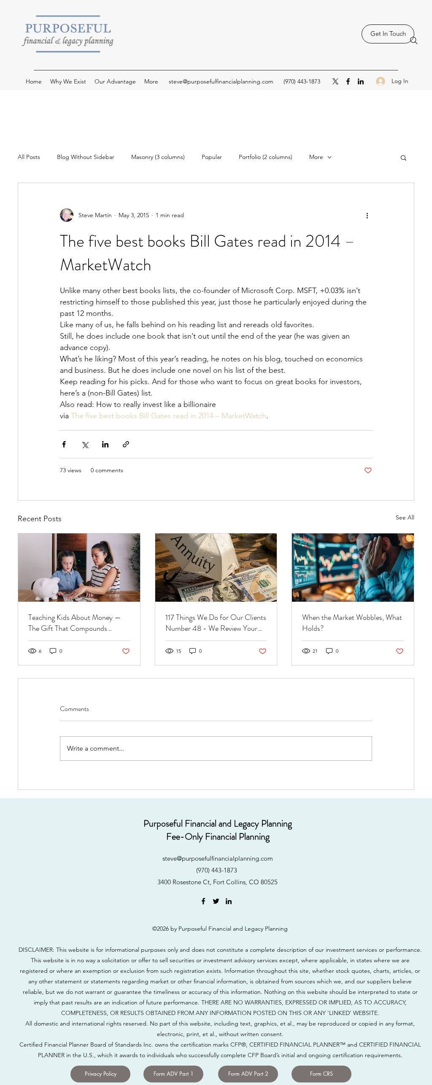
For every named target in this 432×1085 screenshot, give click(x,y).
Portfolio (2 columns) (265, 157)
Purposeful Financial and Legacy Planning (217, 823)
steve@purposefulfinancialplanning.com (221, 81)
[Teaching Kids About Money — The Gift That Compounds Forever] (79, 567)
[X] (335, 81)
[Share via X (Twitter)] (85, 444)
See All (405, 517)
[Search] (414, 40)
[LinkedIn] (360, 81)
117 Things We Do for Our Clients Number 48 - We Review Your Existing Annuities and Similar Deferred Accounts (215, 623)
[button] (404, 157)
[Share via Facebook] (64, 444)
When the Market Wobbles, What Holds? (352, 623)
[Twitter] (216, 901)
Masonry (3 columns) (158, 157)
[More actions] (367, 215)
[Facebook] (348, 81)
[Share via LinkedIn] (105, 444)
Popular (212, 157)
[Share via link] (126, 444)
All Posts (29, 157)
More (316, 157)
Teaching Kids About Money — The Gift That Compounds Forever (74, 623)
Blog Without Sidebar (85, 157)
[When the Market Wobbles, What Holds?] (353, 567)
